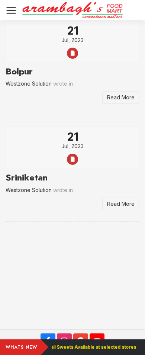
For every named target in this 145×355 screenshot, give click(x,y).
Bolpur (19, 71)
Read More (121, 97)
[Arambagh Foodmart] (72, 10)
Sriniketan (27, 177)
